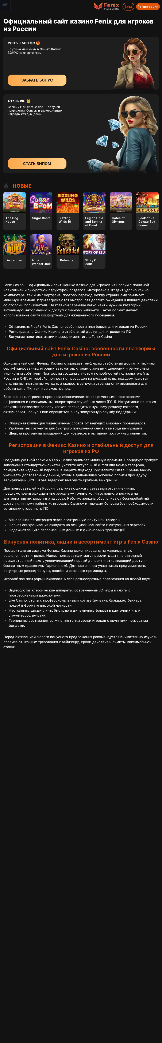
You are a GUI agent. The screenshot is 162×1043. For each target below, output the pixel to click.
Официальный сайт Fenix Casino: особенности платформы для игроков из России (78, 326)
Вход (128, 6)
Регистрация (148, 6)
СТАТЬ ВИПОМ (37, 163)
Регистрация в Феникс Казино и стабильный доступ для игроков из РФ (70, 331)
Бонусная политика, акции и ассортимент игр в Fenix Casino (60, 336)
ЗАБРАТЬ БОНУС (37, 80)
